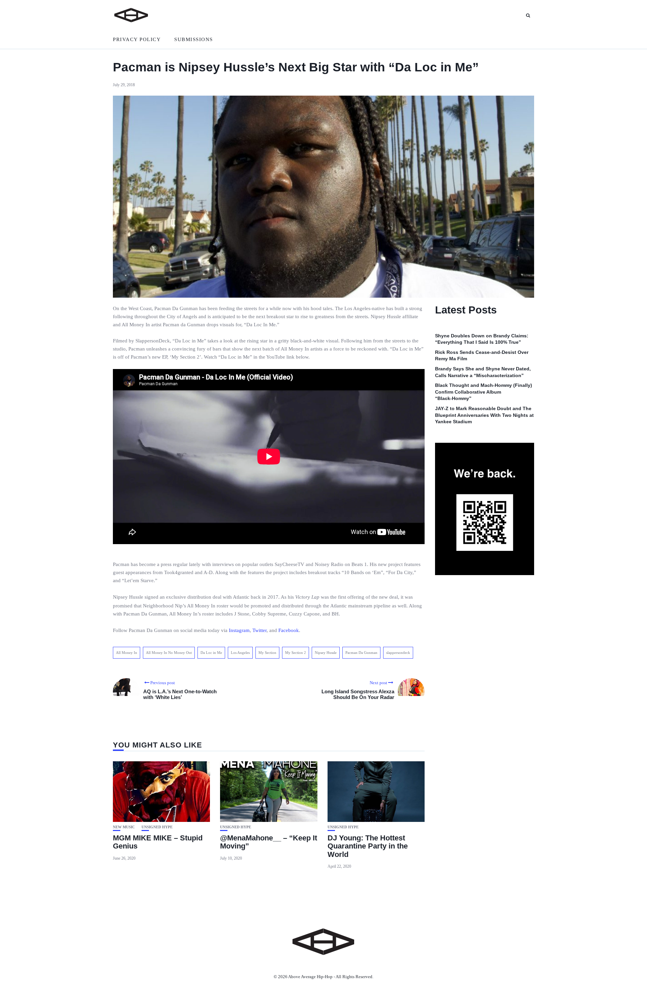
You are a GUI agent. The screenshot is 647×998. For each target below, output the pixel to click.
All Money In (126, 653)
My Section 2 (295, 653)
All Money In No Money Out (169, 653)
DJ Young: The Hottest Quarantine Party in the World (368, 846)
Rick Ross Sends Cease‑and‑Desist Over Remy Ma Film (481, 356)
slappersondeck (398, 653)
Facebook (288, 630)
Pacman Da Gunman (361, 653)
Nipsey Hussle (326, 653)
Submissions (193, 39)
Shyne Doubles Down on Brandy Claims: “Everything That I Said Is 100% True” (481, 339)
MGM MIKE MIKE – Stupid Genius (158, 842)
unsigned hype (157, 827)
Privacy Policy (137, 39)
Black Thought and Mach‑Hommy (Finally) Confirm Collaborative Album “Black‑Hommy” (483, 392)
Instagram (239, 630)
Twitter (259, 630)
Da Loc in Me (211, 653)
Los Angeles (240, 653)
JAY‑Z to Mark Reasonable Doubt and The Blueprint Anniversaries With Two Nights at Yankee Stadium (484, 415)
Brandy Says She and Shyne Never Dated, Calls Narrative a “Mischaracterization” (483, 372)
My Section (267, 653)
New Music (124, 827)
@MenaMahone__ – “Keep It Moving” (268, 842)
